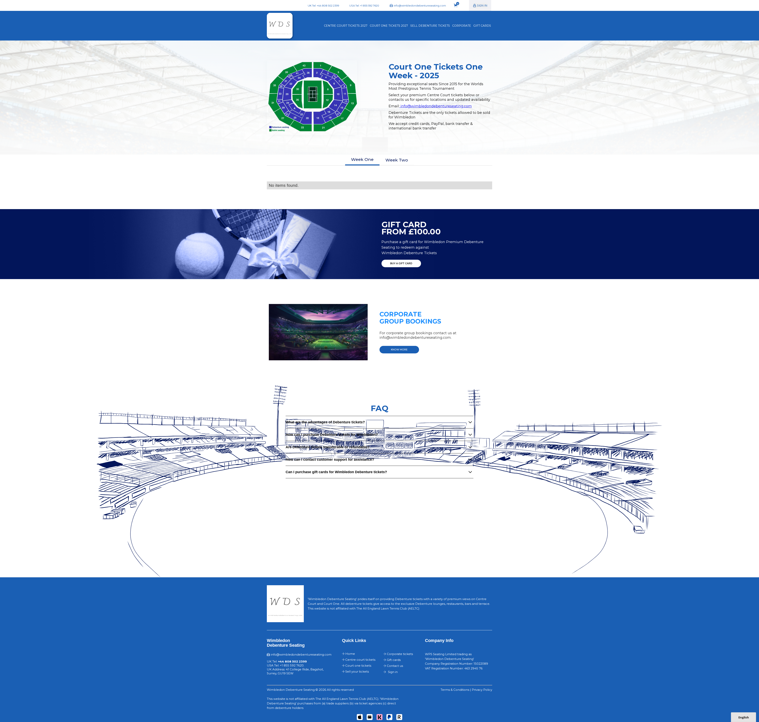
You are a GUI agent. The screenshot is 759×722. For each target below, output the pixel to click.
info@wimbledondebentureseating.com (435, 106)
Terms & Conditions (455, 690)
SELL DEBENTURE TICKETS (430, 25)
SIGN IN (482, 5)
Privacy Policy (482, 690)
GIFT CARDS (482, 25)
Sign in (393, 672)
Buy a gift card (401, 263)
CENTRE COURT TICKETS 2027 (345, 25)
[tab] (362, 160)
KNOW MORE (399, 349)
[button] (457, 5)
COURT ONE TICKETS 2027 (389, 25)
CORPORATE (461, 25)
